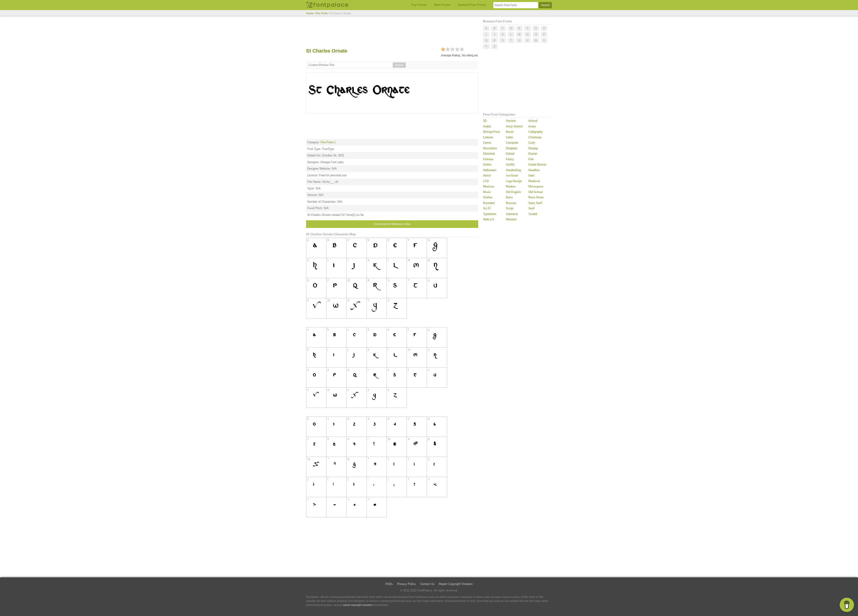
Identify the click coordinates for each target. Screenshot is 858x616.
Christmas (535, 137)
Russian (511, 203)
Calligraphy (535, 131)
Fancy (510, 159)
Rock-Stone (536, 197)
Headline (534, 170)
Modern (510, 186)
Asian (532, 126)
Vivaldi (532, 214)
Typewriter (489, 214)
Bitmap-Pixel (491, 131)
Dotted (510, 153)
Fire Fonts (321, 13)
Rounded (488, 203)
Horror (487, 175)
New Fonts (442, 4)
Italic (531, 175)
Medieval (534, 181)
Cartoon (488, 137)
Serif (531, 208)
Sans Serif (535, 203)
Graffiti (510, 164)
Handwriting (513, 170)
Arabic (487, 126)
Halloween (489, 170)
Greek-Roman (537, 164)
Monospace (535, 186)
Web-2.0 (488, 219)
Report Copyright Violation (456, 584)
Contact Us (427, 584)
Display (533, 148)
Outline (487, 197)
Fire (530, 159)
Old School (535, 192)
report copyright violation (358, 605)
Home (309, 13)
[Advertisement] (392, 33)
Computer (512, 142)
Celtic (509, 137)
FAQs (389, 584)
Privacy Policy (406, 584)
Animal (532, 120)
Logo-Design (514, 181)
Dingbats (511, 148)
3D (485, 120)
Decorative (490, 148)
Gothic (487, 164)
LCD (486, 181)
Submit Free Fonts (472, 4)
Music (487, 192)
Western (511, 219)
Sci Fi (487, 208)
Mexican (488, 186)
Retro (509, 197)
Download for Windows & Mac (392, 224)
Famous (488, 159)
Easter (532, 153)
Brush (509, 131)
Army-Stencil (514, 126)
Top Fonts (419, 4)
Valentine (512, 214)
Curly (531, 142)
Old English (513, 192)
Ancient (511, 120)
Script (509, 208)
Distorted (489, 153)
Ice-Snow (512, 175)
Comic (487, 142)
